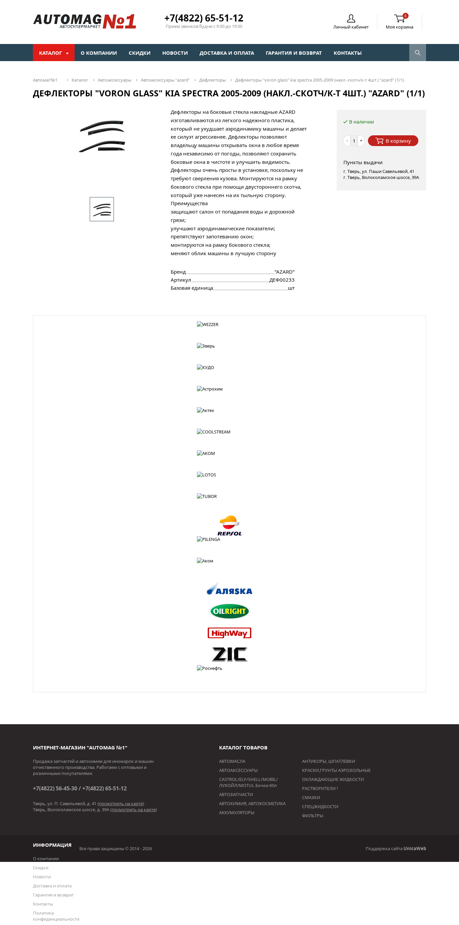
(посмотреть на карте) (120, 803)
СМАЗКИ (311, 797)
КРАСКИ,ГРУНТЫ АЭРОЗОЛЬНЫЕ (336, 770)
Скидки (140, 52)
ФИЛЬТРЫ (312, 816)
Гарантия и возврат (294, 52)
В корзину (398, 140)
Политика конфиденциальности (56, 916)
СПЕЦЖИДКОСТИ (320, 806)
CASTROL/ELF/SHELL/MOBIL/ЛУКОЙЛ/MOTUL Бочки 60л (248, 782)
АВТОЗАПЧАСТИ (236, 794)
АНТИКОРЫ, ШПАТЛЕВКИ (328, 761)
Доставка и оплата (227, 52)
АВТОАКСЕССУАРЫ (238, 770)
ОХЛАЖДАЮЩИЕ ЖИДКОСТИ (333, 779)
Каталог (51, 52)
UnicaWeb (415, 848)
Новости (175, 52)
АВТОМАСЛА (232, 761)
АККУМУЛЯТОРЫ (236, 813)
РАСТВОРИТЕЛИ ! (320, 788)
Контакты (348, 52)
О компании (99, 52)
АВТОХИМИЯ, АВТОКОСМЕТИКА (252, 803)
